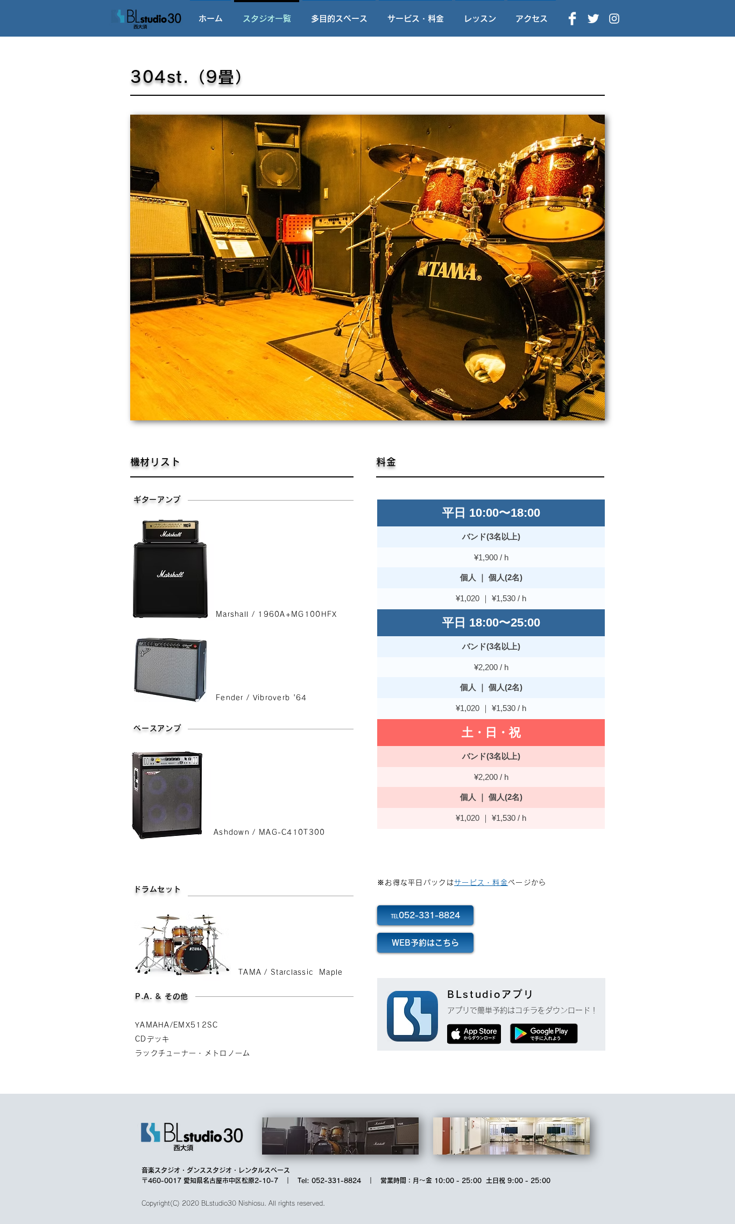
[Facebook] (572, 18)
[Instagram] (614, 18)
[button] (367, 267)
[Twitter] (593, 18)
